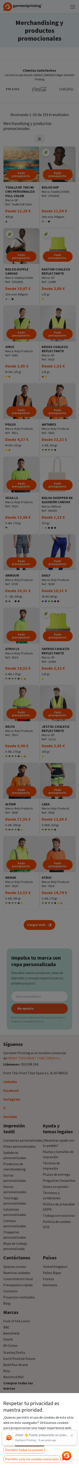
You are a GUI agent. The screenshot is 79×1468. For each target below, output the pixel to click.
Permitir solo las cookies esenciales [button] (32, 1459)
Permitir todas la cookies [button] (24, 1450)
